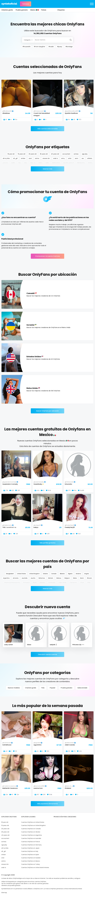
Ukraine (45, 574)
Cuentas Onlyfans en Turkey (30, 864)
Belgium (67, 578)
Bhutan (89, 578)
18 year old (11, 154)
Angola (86, 574)
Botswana (26, 582)
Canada (53, 574)
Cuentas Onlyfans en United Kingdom (33, 825)
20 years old (32, 154)
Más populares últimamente (47, 804)
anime (37, 158)
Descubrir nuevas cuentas (47, 654)
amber (23, 158)
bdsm (40, 163)
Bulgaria (42, 582)
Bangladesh (10, 574)
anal (30, 158)
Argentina (6, 578)
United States (21, 574)
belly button (56, 163)
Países (43, 10)
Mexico (33, 10)
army (63, 158)
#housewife (26, 47)
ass (83, 158)
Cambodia (51, 582)
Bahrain (50, 578)
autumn (5, 163)
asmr (76, 158)
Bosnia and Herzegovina (12, 582)
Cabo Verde (62, 582)
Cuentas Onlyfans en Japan (30, 848)
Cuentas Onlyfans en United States (32, 822)
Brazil (34, 582)
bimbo (90, 163)
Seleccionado (82, 688)
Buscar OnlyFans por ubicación (47, 411)
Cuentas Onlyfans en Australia (31, 838)
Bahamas (42, 578)
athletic (89, 158)
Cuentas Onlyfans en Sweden (31, 858)
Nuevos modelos (14, 688)
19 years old (21, 154)
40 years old (55, 154)
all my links (6, 158)
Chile (88, 582)
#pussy (59, 47)
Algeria (70, 574)
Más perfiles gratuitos (47, 543)
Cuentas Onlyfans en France (30, 842)
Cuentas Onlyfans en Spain (30, 854)
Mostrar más (47, 169)
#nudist (51, 47)
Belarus (58, 578)
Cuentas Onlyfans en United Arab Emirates (35, 867)
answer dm (46, 158)
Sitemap (4, 892)
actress (76, 154)
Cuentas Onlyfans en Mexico (30, 861)
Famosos (25, 4)
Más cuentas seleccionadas (47, 129)
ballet (13, 163)
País (42, 688)
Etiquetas (61, 10)
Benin (82, 578)
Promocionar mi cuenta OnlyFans (47, 256)
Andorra (78, 574)
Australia (24, 578)
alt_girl (15, 158)
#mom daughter (39, 47)
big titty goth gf (68, 163)
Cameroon (73, 582)
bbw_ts (33, 163)
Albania (62, 574)
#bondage (69, 47)
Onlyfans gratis (7, 10)
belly (47, 163)
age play (84, 154)
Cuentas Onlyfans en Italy (29, 851)
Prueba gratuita (22, 10)
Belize (75, 578)
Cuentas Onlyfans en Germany (31, 845)
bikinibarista (81, 163)
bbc (19, 163)
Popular (52, 688)
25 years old (44, 154)
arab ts (55, 158)
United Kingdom (34, 574)
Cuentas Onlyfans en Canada (31, 829)
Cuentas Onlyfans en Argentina (31, 835)
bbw (25, 163)
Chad (82, 582)
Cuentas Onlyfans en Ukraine (30, 832)
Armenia (15, 578)
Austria (33, 578)
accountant (66, 154)
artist (69, 158)
